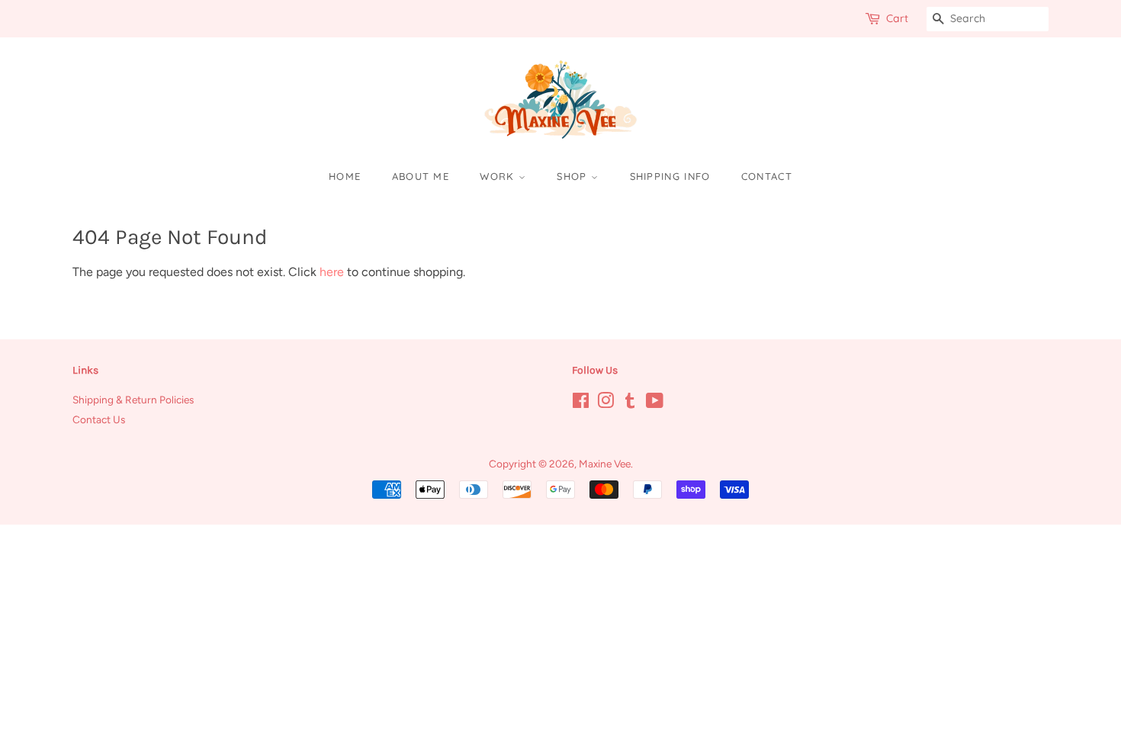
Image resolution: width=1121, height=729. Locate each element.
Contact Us (98, 419)
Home (345, 176)
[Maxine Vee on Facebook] (580, 403)
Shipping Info (670, 176)
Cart (897, 18)
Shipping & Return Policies (133, 399)
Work (499, 176)
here (332, 272)
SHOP (574, 176)
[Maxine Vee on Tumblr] (630, 403)
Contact (766, 176)
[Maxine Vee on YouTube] (654, 403)
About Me (420, 176)
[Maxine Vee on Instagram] (605, 403)
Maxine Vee (605, 464)
